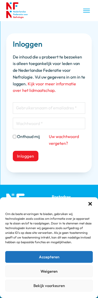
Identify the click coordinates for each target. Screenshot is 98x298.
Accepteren (49, 256)
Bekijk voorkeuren (49, 285)
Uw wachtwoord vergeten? (64, 140)
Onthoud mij (28, 136)
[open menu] (86, 11)
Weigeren (49, 271)
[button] (90, 203)
